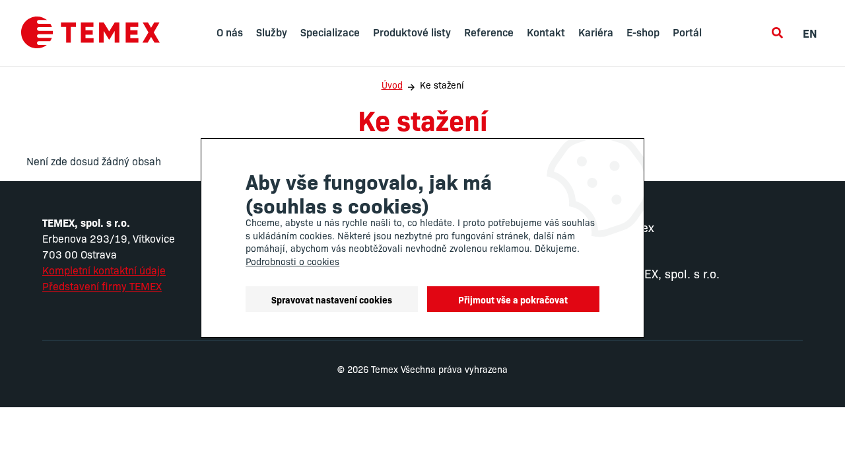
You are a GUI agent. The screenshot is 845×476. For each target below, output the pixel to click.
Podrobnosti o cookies (292, 261)
